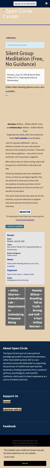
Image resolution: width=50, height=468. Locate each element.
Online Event (12, 255)
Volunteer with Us (12, 409)
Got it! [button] (25, 463)
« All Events (11, 38)
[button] (46, 23)
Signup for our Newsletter (25, 3)
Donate (7, 401)
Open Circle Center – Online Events (20, 274)
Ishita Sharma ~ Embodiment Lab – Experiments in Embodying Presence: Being (16, 306)
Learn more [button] (9, 457)
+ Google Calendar (15, 226)
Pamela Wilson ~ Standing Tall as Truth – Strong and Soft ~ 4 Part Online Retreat (35, 308)
